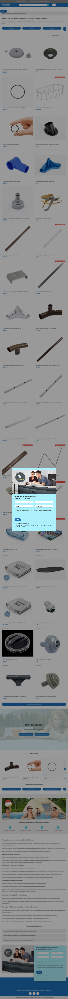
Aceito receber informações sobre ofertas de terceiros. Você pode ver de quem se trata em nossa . (34, 513)
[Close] (54, 470)
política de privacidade (25, 514)
